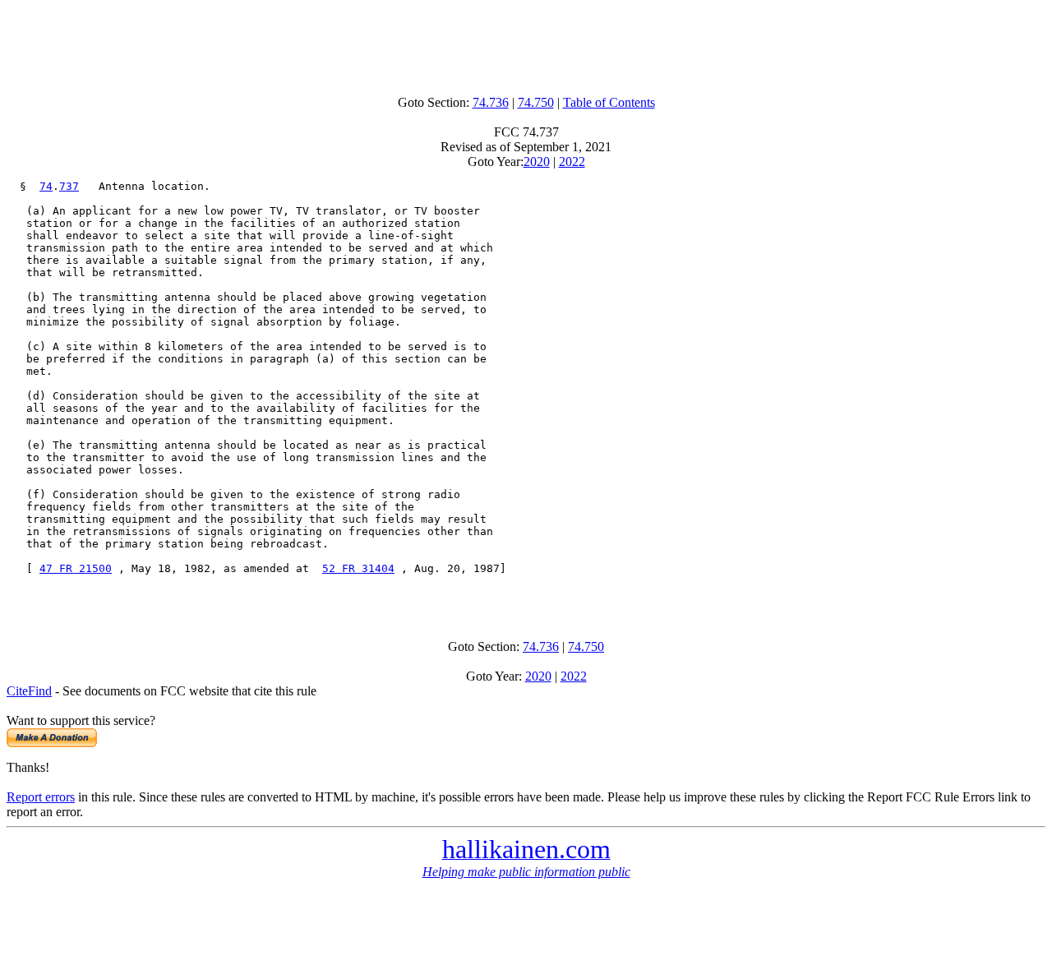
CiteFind (29, 691)
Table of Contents (609, 102)
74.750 (536, 102)
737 (69, 186)
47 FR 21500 (75, 568)
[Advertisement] (526, 44)
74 (46, 186)
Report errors (41, 797)
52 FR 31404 (358, 568)
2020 (537, 162)
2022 (572, 162)
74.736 (491, 102)
